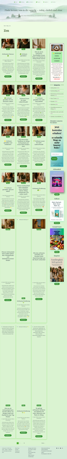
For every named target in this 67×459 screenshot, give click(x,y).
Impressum (17, 451)
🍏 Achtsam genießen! (23, 55)
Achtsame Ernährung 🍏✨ (38, 189)
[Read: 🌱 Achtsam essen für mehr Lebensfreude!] (38, 131)
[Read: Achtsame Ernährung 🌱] (23, 258)
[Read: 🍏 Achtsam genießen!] (23, 43)
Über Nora (17, 448)
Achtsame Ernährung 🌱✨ (23, 412)
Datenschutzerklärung (57, 165)
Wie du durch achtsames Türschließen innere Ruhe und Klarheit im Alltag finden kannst (38, 55)
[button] (33, 2)
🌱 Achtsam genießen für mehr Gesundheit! (39, 99)
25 (24, 443)
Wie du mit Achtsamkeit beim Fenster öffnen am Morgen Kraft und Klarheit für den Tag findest (8, 412)
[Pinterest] (60, 448)
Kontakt (16, 449)
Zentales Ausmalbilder (56, 116)
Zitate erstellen (31, 455)
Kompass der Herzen (32, 448)
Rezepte (52, 101)
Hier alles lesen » (7, 76)
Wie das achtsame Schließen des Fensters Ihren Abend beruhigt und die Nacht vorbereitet (39, 256)
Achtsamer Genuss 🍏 (8, 55)
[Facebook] (56, 448)
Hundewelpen (31, 456)
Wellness (8, 49)
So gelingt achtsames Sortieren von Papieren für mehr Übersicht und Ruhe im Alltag (39, 411)
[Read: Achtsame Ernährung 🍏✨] (38, 177)
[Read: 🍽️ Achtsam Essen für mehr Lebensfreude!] (23, 89)
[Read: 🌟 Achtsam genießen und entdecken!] (7, 131)
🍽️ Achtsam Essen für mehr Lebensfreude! (23, 100)
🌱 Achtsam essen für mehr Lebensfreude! (39, 142)
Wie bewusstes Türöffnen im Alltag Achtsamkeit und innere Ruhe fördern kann (23, 143)
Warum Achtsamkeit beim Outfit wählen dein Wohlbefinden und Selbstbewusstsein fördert (8, 256)
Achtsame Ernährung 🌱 (23, 302)
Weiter (43, 443)
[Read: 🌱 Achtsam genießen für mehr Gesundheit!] (38, 89)
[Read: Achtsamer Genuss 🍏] (7, 43)
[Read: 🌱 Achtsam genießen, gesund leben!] (7, 177)
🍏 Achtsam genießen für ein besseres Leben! (8, 99)
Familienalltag (54, 91)
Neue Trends (54, 98)
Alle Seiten (17, 452)
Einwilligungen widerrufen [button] (46, 453)
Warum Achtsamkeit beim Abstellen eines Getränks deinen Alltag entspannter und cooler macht (23, 190)
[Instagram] (58, 448)
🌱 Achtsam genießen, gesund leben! (7, 189)
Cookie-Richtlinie (44, 449)
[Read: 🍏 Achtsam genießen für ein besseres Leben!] (7, 89)
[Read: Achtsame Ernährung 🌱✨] (23, 365)
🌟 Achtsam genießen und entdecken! (8, 142)
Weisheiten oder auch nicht (57, 112)
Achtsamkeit (39, 49)
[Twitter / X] (62, 448)
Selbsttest (53, 104)
